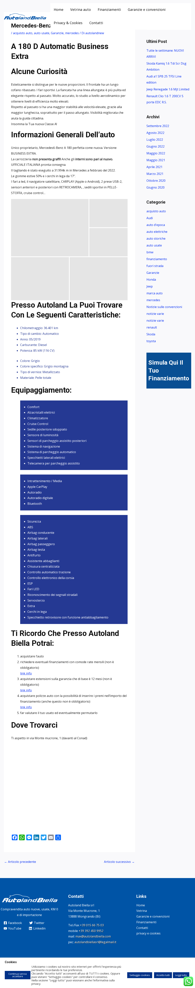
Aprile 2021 (154, 167)
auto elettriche (156, 232)
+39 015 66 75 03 (92, 925)
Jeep (149, 286)
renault (151, 327)
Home (58, 9)
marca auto (154, 293)
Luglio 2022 (154, 139)
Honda (151, 279)
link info (26, 673)
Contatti (96, 23)
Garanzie (57, 33)
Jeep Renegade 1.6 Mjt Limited (167, 89)
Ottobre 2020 (155, 180)
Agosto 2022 (155, 133)
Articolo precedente (20, 862)
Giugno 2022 (155, 146)
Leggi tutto (181, 975)
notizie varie (155, 314)
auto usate (41, 33)
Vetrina (141, 911)
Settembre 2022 (157, 126)
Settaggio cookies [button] (139, 975)
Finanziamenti (109, 9)
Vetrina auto (80, 9)
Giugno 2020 (155, 187)
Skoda (150, 334)
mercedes (72, 33)
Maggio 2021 (155, 160)
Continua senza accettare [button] (17, 975)
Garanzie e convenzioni (146, 9)
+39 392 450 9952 (91, 931)
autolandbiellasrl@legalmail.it (95, 942)
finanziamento (156, 259)
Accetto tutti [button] (163, 975)
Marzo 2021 (154, 174)
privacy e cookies (148, 933)
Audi (149, 218)
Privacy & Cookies (68, 23)
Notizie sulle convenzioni (164, 307)
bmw (149, 252)
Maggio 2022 (155, 153)
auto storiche (155, 238)
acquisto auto (22, 33)
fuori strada (154, 266)
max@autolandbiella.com (93, 936)
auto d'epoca (155, 225)
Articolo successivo (119, 862)
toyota (151, 341)
